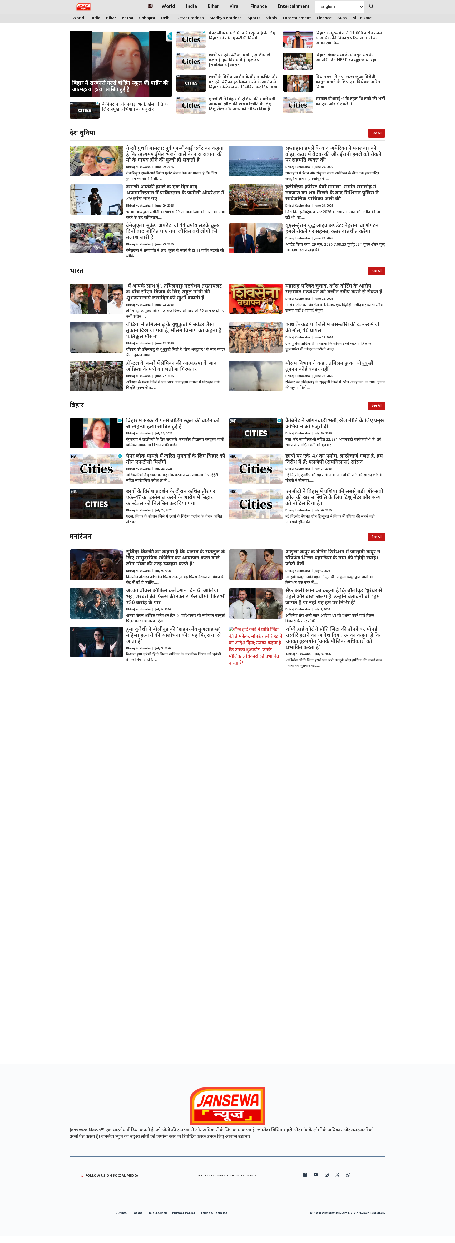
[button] (371, 6)
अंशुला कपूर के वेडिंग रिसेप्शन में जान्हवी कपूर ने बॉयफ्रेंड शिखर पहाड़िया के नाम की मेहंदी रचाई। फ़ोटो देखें (332, 558)
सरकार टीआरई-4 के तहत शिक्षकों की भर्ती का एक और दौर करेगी (350, 101)
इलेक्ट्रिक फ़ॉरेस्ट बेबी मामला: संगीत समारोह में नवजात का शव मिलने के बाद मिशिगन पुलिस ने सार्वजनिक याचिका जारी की (332, 193)
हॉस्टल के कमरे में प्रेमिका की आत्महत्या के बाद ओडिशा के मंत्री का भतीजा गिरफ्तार (171, 366)
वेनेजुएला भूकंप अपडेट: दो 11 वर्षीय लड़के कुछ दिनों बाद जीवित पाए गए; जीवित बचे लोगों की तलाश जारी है (172, 232)
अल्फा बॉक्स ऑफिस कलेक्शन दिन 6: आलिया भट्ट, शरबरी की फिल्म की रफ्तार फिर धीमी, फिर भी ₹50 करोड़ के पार (176, 597)
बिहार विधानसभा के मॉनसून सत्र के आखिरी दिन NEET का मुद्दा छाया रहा (346, 58)
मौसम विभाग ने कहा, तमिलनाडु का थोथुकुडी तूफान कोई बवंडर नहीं (329, 366)
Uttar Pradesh (190, 18)
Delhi (166, 18)
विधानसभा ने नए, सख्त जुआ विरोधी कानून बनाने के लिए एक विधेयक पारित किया (348, 82)
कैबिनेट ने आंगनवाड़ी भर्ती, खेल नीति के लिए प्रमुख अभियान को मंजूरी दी (135, 107)
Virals (271, 18)
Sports (254, 18)
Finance (258, 7)
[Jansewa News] (83, 6)
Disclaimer (158, 1213)
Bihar (213, 7)
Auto (342, 18)
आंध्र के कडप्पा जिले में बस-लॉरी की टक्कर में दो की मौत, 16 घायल (332, 328)
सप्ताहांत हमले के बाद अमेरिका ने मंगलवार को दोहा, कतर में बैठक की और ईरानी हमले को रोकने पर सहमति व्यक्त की (333, 154)
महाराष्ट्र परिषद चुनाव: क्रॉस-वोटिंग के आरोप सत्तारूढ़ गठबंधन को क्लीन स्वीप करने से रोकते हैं (333, 289)
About (139, 1213)
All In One (362, 18)
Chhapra (147, 18)
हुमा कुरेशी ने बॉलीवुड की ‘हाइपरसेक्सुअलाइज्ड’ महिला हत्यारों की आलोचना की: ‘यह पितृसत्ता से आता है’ (173, 635)
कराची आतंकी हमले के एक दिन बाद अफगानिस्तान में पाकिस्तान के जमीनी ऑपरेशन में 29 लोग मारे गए (175, 193)
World (168, 7)
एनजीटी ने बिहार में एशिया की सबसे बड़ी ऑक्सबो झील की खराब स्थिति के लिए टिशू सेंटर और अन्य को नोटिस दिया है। (242, 104)
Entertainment (294, 7)
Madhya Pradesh (226, 18)
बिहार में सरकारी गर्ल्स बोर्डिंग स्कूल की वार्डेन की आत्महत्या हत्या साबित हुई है (172, 424)
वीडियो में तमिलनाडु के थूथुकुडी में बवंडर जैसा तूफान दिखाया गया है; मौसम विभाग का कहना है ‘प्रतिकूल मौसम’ (173, 331)
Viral (235, 7)
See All (377, 133)
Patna (127, 18)
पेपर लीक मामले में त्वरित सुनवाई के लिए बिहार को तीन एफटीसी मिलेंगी (242, 36)
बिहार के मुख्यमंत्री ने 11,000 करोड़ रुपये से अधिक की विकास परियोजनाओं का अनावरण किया (349, 38)
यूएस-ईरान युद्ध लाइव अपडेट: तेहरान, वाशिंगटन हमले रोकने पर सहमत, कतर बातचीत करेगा (332, 229)
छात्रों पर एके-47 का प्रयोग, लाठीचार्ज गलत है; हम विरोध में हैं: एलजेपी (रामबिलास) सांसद (239, 60)
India (191, 7)
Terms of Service (214, 1213)
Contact (122, 1213)
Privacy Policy (183, 1213)
